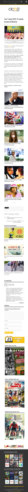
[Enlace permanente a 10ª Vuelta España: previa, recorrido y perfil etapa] (14, 254)
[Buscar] (21, 2)
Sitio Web (6, 328)
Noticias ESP (8, 24)
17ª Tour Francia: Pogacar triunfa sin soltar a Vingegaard (13, 221)
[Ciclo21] (13, 10)
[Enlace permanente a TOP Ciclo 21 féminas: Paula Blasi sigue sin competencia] (14, 271)
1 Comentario (19, 24)
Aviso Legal (22, 489)
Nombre (6, 320)
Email (6, 324)
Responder (21, 302)
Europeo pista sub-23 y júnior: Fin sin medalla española (14, 217)
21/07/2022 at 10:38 (11, 285)
